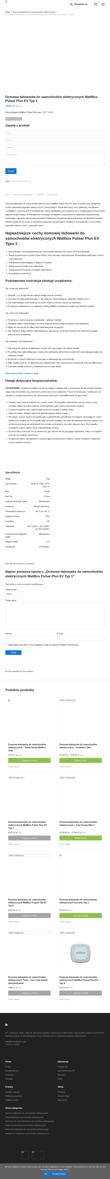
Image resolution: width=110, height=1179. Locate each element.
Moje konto (62, 1100)
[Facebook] (7, 1053)
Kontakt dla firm (12, 1071)
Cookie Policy (58, 1174)
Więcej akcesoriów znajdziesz (21, 373)
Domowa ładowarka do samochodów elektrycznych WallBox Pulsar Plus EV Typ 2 (27, 825)
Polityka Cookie (11, 1100)
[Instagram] (11, 1053)
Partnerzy (9, 1075)
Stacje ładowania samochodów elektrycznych (24, 1117)
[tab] (9, 194)
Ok (46, 1174)
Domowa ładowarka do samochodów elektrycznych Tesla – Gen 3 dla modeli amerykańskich (27, 980)
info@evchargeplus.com (15, 1041)
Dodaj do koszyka (29, 760)
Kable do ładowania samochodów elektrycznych (25, 1125)
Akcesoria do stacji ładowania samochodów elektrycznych (29, 1121)
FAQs (60, 1079)
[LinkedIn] (21, 1053)
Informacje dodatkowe (23, 194)
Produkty (61, 1092)
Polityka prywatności (14, 1096)
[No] (106, 1171)
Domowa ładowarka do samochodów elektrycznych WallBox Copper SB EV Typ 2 (27, 903)
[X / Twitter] (16, 1053)
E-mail (60, 633)
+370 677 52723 (12, 1044)
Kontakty (9, 1079)
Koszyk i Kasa (63, 1096)
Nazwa (9, 633)
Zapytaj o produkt (29, 838)
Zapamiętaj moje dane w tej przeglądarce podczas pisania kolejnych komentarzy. (43, 645)
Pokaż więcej (13, 766)
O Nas (8, 1067)
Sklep (7, 12)
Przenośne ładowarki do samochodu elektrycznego (27, 1129)
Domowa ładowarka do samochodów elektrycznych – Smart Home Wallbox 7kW (27, 747)
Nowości (61, 1075)
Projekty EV (62, 1067)
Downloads (52, 194)
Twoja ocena (11, 589)
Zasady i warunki (12, 1092)
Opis (7, 194)
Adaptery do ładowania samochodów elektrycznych (27, 1133)
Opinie (40, 194)
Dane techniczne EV (66, 1071)
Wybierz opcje (81, 760)
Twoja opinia (11, 600)
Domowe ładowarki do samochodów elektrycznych (34, 12)
